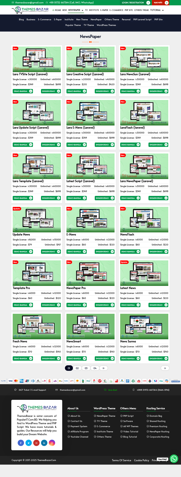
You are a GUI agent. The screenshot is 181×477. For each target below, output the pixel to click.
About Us (75, 415)
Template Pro (21, 287)
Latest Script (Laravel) (80, 181)
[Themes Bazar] (30, 9)
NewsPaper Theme (106, 415)
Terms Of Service (121, 460)
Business (31, 19)
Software (128, 421)
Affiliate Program (80, 431)
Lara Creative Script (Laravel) (85, 74)
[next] (104, 368)
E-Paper (104, 9)
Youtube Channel (79, 436)
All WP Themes (130, 426)
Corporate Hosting (159, 436)
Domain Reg (156, 415)
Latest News (128, 287)
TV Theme (89, 24)
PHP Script (128, 415)
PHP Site (129, 9)
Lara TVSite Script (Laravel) (30, 74)
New (64, 9)
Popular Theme (73, 24)
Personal (126, 19)
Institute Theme (105, 431)
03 (86, 368)
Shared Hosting (157, 421)
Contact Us (76, 421)
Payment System (79, 426)
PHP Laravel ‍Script (142, 19)
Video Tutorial (130, 431)
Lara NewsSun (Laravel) (135, 74)
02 (77, 368)
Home (57, 9)
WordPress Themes (106, 24)
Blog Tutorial (130, 436)
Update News (21, 234)
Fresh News (20, 341)
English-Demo (48, 91)
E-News (71, 234)
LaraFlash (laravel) (132, 127)
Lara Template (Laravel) (28, 181)
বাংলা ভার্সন (158, 2)
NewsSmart (73, 341)
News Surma (128, 341)
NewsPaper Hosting (159, 431)
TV (86, 9)
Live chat (112, 389)
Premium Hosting (158, 426)
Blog (21, 19)
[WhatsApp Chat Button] (174, 458)
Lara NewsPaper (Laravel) (136, 181)
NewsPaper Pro (76, 287)
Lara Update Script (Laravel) (31, 127)
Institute (94, 9)
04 (94, 368)
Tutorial (155, 9)
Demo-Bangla (20, 91)
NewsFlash (127, 234)
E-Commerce (116, 9)
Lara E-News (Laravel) (80, 127)
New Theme (82, 19)
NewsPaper (74, 9)
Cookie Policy (141, 460)
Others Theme (141, 9)
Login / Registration (133, 2)
